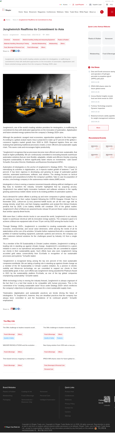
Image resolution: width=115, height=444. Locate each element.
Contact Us (69, 408)
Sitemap (68, 416)
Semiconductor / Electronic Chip (27, 401)
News (15, 20)
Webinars (68, 400)
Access (65, 4)
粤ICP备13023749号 (45, 430)
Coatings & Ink (26, 391)
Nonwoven (44, 391)
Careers (68, 412)
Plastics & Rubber (9, 391)
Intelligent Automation (47, 400)
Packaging (6, 400)
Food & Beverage (27, 396)
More (98, 128)
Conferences (69, 396)
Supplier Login (97, 4)
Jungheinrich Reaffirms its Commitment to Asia (35, 20)
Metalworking (7, 396)
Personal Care (45, 396)
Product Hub (69, 391)
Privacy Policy (70, 404)
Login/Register (79, 4)
